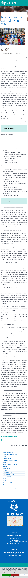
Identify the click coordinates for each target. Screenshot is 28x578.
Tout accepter (6, 575)
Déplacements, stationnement (10, 460)
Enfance (5, 466)
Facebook (8, 514)
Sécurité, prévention (7, 476)
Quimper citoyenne (7, 472)
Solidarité (5, 478)
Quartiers (5, 470)
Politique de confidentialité (14, 576)
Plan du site (18, 565)
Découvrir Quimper (7, 458)
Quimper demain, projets (8, 474)
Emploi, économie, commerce (10, 464)
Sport (4, 480)
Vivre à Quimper (6, 486)
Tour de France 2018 (7, 482)
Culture (4, 456)
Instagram (17, 514)
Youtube (21, 514)
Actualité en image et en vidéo (10, 489)
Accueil (4, 14)
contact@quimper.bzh (17, 557)
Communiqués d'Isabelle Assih (10, 454)
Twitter (12, 514)
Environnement (6, 468)
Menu (26, 2)
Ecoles (4, 462)
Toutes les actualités (9, 14)
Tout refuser (16, 575)
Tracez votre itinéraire (15, 527)
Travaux (5, 484)
